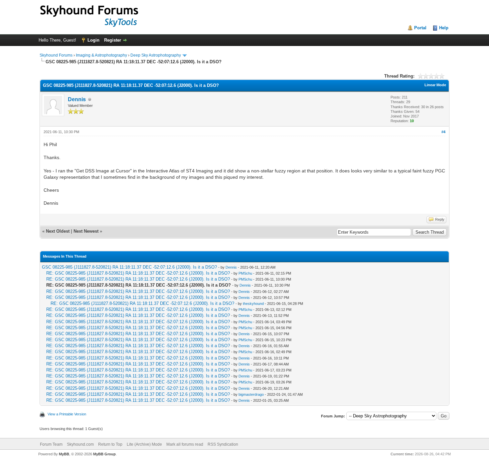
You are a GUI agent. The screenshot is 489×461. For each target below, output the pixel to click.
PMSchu (245, 273)
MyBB (64, 454)
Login (93, 40)
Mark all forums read (184, 444)
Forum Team (51, 444)
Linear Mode (435, 85)
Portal (420, 27)
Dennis (77, 99)
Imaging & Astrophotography (101, 55)
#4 (443, 132)
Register (112, 40)
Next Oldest (58, 231)
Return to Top (110, 444)
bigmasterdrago (251, 394)
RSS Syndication (223, 444)
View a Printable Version (67, 414)
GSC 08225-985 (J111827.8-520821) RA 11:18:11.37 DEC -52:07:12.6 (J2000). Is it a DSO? (129, 267)
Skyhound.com (80, 444)
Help (443, 27)
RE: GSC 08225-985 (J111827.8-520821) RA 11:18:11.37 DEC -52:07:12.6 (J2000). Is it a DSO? (138, 273)
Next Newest (86, 231)
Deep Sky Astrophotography (155, 55)
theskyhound (253, 304)
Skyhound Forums (56, 55)
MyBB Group (104, 454)
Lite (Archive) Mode (144, 444)
